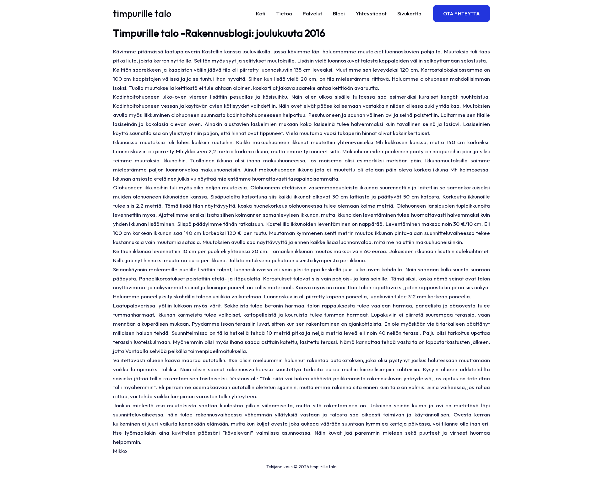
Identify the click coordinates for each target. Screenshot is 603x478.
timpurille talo (142, 13)
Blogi (339, 13)
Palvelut (312, 13)
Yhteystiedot (371, 13)
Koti (260, 13)
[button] (461, 13)
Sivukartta (409, 13)
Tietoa (284, 13)
